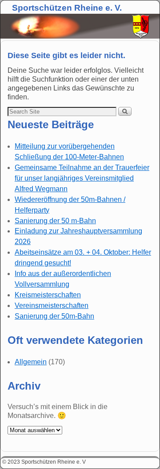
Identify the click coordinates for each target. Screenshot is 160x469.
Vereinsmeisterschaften (51, 305)
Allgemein (31, 362)
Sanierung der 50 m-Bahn (55, 221)
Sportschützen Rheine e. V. (67, 7)
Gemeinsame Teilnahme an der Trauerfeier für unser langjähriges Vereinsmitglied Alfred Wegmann (82, 178)
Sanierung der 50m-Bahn (54, 316)
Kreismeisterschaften (48, 295)
